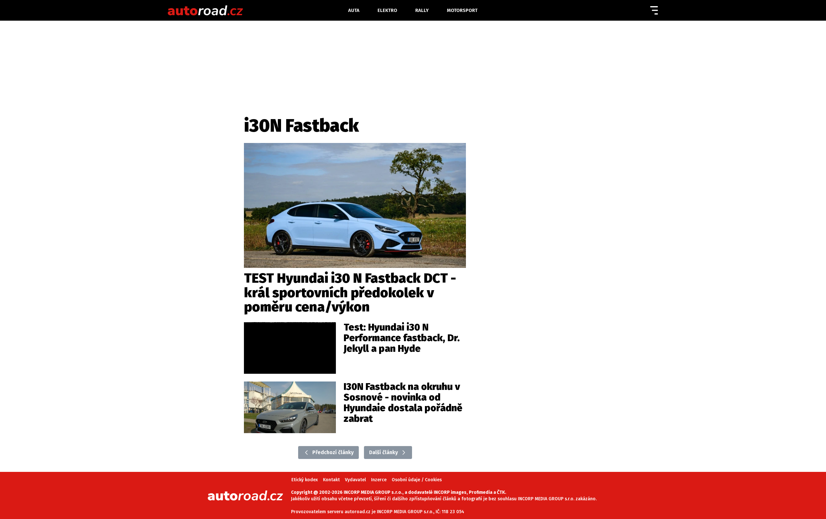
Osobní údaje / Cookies (417, 480)
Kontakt (331, 480)
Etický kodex (304, 480)
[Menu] (654, 10)
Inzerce (379, 480)
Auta (353, 10)
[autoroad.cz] (249, 10)
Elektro (387, 10)
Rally (422, 10)
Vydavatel (355, 480)
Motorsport (462, 10)
